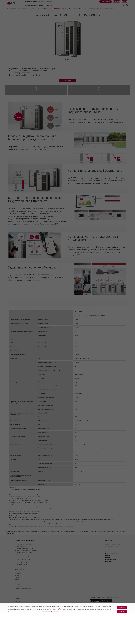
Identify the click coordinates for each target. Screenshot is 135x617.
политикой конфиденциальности (50, 611)
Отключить (122, 611)
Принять (122, 607)
